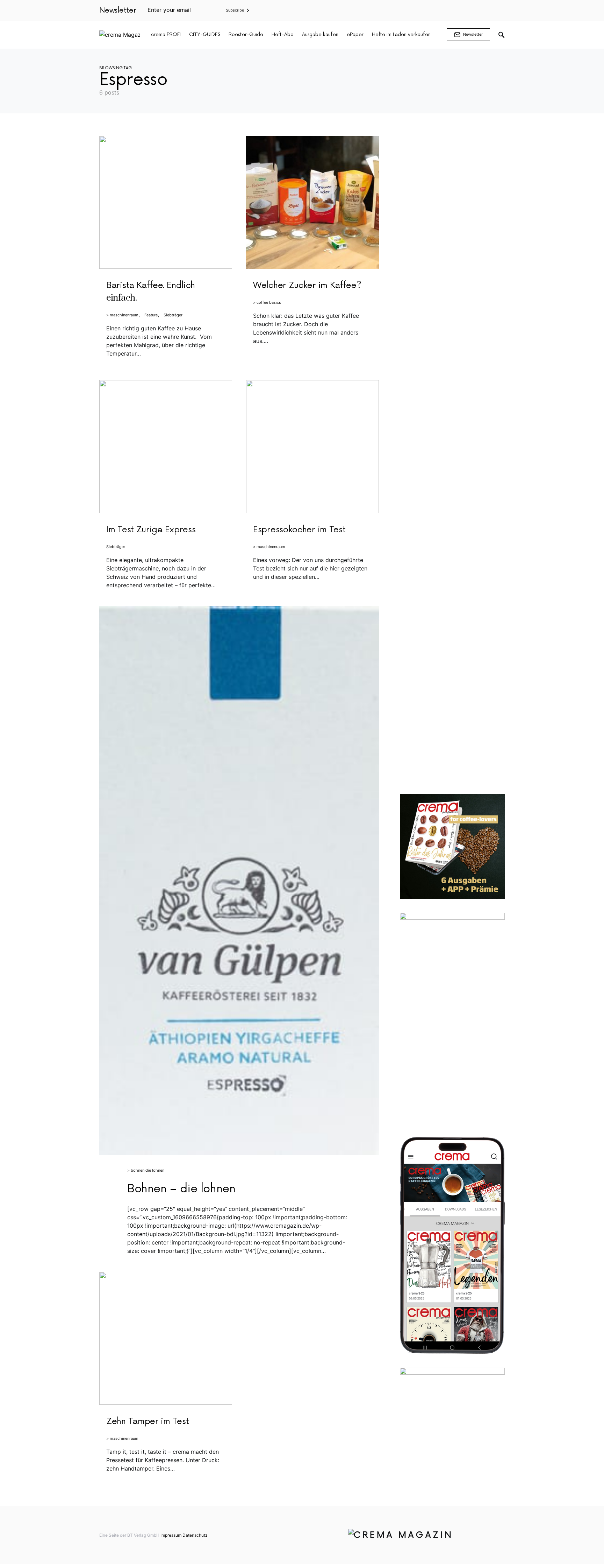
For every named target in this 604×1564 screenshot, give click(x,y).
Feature (151, 315)
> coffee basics (267, 302)
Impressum (170, 1535)
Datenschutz (195, 1535)
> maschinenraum (122, 315)
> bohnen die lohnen (145, 1170)
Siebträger (173, 315)
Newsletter (473, 34)
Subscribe (235, 10)
